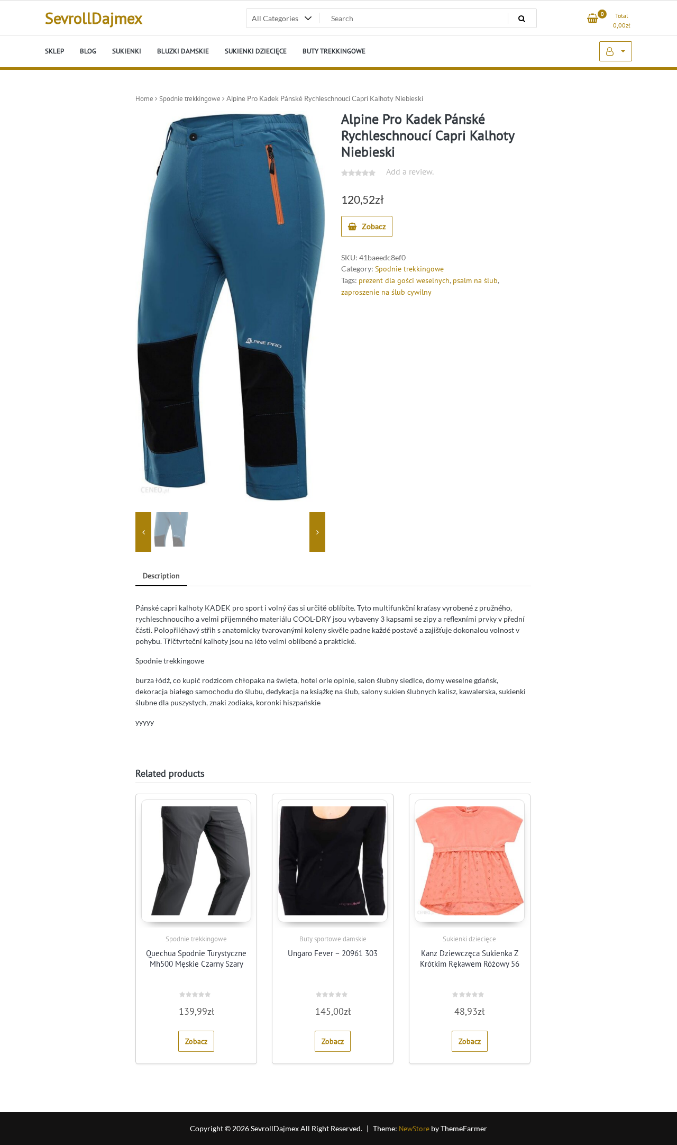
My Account (615, 51)
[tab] (161, 576)
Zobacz (374, 226)
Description (161, 575)
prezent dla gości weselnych (404, 280)
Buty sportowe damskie (333, 938)
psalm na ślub (475, 280)
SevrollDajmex (93, 17)
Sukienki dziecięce (469, 938)
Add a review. (410, 171)
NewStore (414, 1128)
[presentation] (143, 532)
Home (144, 98)
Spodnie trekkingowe (190, 98)
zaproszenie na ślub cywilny (386, 292)
